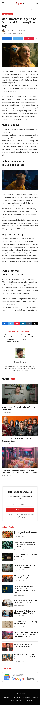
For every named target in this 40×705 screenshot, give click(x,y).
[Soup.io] (20, 3)
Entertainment (16, 9)
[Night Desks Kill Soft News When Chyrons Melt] (7, 557)
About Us (35, 697)
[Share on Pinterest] (29, 38)
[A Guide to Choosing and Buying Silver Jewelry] (7, 624)
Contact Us (7, 697)
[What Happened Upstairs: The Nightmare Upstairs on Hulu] (20, 394)
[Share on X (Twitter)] (18, 38)
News (9, 9)
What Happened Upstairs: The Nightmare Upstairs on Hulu (25, 566)
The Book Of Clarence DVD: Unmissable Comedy (29, 337)
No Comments (8, 33)
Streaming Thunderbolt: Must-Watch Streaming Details (25, 577)
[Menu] (3, 3)
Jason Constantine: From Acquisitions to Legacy (23, 645)
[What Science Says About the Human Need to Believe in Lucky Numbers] (7, 545)
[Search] (37, 3)
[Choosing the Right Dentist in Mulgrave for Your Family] (7, 613)
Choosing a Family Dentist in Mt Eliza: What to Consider (25, 601)
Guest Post (26, 697)
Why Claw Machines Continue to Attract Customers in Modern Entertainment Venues (20, 472)
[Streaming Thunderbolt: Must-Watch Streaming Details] (20, 426)
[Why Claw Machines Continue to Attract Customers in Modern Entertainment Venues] (20, 457)
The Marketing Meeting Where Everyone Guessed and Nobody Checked (25, 657)
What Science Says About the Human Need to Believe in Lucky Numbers (25, 545)
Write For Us (17, 697)
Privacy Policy (19, 517)
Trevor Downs (12, 31)
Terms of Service (15, 700)
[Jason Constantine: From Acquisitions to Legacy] (7, 647)
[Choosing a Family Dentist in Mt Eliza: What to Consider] (7, 603)
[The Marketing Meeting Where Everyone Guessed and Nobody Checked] (7, 657)
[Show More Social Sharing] (36, 38)
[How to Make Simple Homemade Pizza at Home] (7, 534)
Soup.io (4, 9)
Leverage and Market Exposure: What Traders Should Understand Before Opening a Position (25, 589)
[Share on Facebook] (7, 38)
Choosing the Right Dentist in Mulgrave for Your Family (24, 612)
